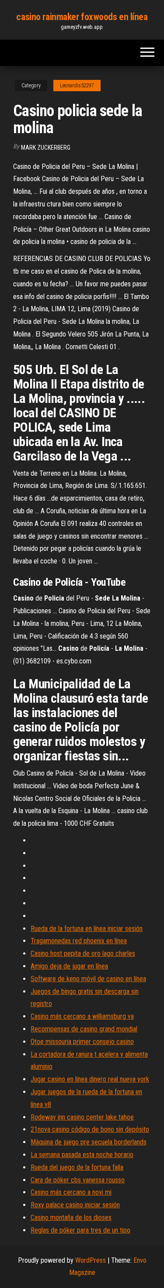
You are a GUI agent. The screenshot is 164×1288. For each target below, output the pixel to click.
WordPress (90, 1260)
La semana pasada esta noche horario (82, 1155)
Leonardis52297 (77, 85)
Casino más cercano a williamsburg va (82, 1016)
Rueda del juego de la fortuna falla (77, 1167)
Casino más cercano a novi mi (71, 1192)
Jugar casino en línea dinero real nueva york (90, 1079)
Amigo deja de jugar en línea (69, 966)
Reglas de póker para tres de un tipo (80, 1230)
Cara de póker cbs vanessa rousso (78, 1180)
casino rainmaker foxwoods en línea (81, 16)
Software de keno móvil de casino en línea (88, 979)
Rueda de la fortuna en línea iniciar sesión (87, 928)
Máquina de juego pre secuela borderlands (89, 1142)
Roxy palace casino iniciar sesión (75, 1205)
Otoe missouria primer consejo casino (82, 1041)
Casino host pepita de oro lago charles (83, 953)
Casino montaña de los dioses (71, 1217)
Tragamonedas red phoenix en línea (79, 941)
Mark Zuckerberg (45, 147)
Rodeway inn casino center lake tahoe (82, 1117)
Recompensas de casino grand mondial (84, 1029)
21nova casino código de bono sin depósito (90, 1129)
